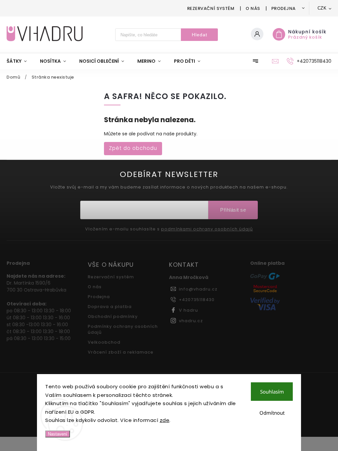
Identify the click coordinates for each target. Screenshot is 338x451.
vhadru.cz (191, 321)
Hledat (199, 34)
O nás (253, 8)
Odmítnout (272, 412)
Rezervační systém (211, 8)
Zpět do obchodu (133, 148)
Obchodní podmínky (113, 316)
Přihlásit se (233, 210)
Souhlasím (272, 391)
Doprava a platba (110, 306)
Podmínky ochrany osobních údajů (123, 329)
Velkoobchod (104, 342)
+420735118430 (197, 299)
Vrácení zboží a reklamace (120, 352)
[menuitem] (20, 61)
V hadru (188, 310)
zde (165, 420)
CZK (322, 8)
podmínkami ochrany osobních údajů (207, 229)
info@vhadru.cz (198, 289)
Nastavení (57, 434)
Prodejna (283, 8)
